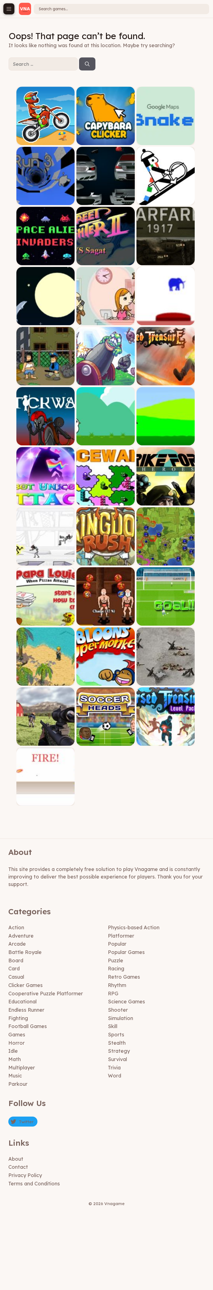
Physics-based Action (133, 927)
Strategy (119, 1051)
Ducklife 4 (105, 441)
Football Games (27, 1026)
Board (15, 960)
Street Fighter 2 (105, 261)
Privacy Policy (25, 1175)
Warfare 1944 (165, 681)
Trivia (114, 1067)
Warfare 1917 (165, 261)
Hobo (45, 381)
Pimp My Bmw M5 (105, 201)
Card (14, 968)
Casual (16, 977)
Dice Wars (105, 501)
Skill (112, 1026)
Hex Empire (165, 561)
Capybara (105, 141)
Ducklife (166, 441)
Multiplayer (21, 1067)
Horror (16, 1043)
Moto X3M (45, 141)
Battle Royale (25, 952)
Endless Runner (26, 1010)
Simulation (120, 1018)
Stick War (45, 441)
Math (14, 1059)
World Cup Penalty (165, 621)
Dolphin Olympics (46, 321)
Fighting (18, 1018)
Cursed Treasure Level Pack (165, 741)
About (15, 1159)
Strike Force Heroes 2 (165, 501)
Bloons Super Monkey (105, 681)
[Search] (87, 64)
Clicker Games (25, 985)
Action (16, 927)
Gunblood (45, 801)
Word (114, 1075)
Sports (116, 1034)
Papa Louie (45, 621)
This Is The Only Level (165, 321)
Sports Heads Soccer (106, 741)
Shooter (118, 1010)
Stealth (117, 1043)
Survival (117, 1059)
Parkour (17, 1084)
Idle (13, 1051)
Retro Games (124, 977)
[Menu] (8, 8)
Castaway (45, 681)
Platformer (121, 936)
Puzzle (115, 960)
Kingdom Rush (105, 561)
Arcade (17, 944)
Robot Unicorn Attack (45, 501)
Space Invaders (45, 261)
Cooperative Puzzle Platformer (45, 993)
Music (15, 1075)
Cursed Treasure (165, 381)
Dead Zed (45, 741)
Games (16, 1034)
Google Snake (166, 141)
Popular (117, 944)
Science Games (126, 1001)
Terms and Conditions (34, 1183)
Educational (22, 1001)
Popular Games (126, 952)
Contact (18, 1167)
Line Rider (165, 201)
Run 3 (45, 201)
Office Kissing (105, 321)
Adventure (21, 936)
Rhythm (117, 985)
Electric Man (45, 561)
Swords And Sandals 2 (106, 621)
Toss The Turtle (105, 381)
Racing (116, 968)
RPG (113, 993)
